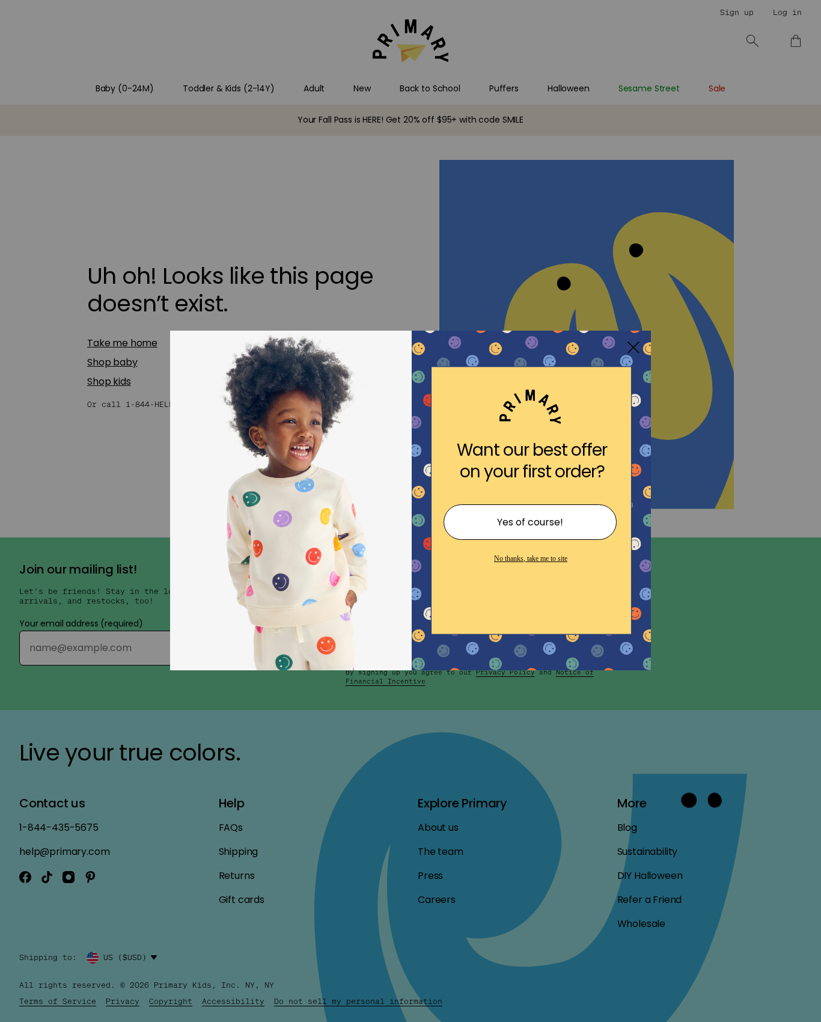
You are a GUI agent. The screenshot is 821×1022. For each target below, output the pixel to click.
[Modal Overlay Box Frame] (410, 511)
